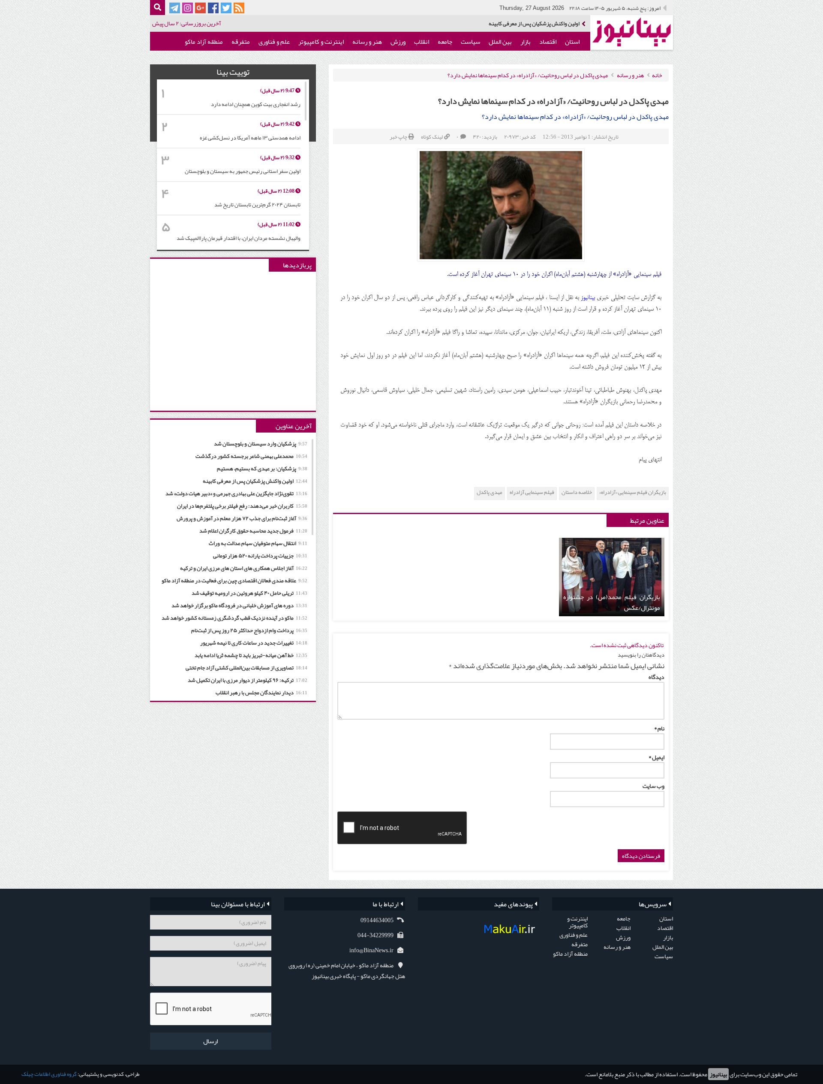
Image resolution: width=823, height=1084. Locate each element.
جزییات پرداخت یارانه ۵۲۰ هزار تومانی (260, 555)
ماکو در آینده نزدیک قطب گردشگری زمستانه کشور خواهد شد (234, 618)
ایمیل (656, 757)
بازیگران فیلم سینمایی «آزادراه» (632, 492)
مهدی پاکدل (489, 492)
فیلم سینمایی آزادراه (532, 492)
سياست (470, 41)
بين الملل (500, 41)
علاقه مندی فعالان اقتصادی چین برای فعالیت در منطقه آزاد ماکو (234, 580)
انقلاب (421, 41)
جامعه (445, 41)
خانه (657, 75)
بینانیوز (718, 1074)
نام (659, 728)
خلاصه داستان (577, 492)
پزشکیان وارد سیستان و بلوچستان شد (260, 443)
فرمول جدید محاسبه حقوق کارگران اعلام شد (253, 531)
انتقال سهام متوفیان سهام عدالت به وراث (258, 543)
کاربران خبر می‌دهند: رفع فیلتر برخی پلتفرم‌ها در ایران (242, 506)
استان (572, 41)
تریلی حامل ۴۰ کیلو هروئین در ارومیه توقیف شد (249, 593)
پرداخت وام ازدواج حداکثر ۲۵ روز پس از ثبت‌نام (249, 630)
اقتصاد (547, 41)
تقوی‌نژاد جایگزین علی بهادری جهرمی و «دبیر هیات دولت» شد (236, 493)
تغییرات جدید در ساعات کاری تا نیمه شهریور (253, 643)
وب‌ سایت (653, 786)
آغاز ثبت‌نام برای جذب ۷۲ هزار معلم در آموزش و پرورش (242, 518)
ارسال (210, 1041)
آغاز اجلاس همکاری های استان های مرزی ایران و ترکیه (243, 568)
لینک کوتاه (432, 136)
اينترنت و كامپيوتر (321, 41)
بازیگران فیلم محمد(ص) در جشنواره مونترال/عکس (611, 602)
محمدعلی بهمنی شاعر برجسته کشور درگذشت (251, 456)
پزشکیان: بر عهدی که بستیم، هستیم (262, 468)
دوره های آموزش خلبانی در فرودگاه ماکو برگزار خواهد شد (239, 605)
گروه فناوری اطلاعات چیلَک (49, 1074)
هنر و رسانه (367, 41)
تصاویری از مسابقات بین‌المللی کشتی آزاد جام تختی (246, 667)
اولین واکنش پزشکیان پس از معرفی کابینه (534, 23)
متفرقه (240, 41)
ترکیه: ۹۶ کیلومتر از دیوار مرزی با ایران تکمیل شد (247, 680)
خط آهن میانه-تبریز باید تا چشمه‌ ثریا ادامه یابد (251, 655)
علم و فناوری (274, 41)
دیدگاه (656, 677)
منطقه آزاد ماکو (204, 41)
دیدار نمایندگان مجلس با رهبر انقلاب (261, 692)
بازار (525, 41)
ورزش (397, 41)
